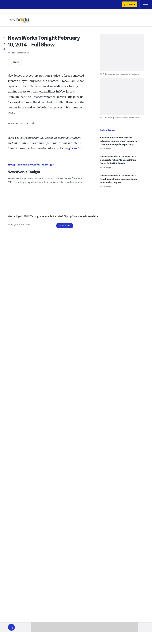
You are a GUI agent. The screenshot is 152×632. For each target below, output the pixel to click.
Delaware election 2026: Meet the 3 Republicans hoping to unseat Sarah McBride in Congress (118, 179)
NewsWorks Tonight (24, 172)
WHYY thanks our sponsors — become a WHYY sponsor (119, 74)
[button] (11, 627)
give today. (75, 148)
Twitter (27, 123)
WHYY (11, 4)
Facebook (21, 123)
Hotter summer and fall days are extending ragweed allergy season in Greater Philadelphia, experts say (118, 141)
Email (33, 123)
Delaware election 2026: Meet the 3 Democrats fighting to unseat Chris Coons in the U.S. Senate (118, 160)
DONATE (130, 4)
